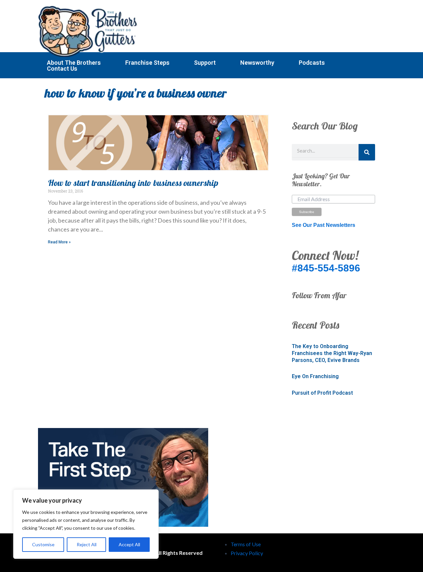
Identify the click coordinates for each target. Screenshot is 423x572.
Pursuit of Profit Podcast (322, 393)
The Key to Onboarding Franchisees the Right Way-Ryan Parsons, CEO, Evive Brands (332, 353)
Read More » (59, 242)
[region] (86, 524)
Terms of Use (246, 544)
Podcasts (312, 63)
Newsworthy (257, 63)
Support (205, 63)
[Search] (367, 152)
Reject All (86, 544)
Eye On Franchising (315, 376)
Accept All (129, 544)
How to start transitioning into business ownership (133, 182)
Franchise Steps (147, 63)
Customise (43, 544)
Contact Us (62, 69)
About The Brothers (74, 63)
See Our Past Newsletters (323, 225)
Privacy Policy (247, 553)
